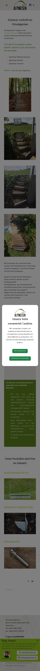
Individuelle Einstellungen (20, 358)
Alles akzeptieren (20, 351)
